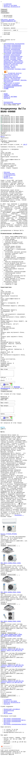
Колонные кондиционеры (12, 49)
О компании (8, 4)
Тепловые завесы (9, 67)
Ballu (3, 136)
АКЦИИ (6, 94)
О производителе (9, 175)
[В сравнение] (19, 633)
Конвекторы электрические (13, 63)
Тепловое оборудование (12, 55)
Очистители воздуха (11, 76)
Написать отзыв (5, 364)
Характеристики (9, 173)
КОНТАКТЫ (7, 98)
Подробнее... (19, 515)
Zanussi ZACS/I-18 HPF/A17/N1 (11, 682)
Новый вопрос (4, 398)
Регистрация (8, 17)
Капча (3, 380)
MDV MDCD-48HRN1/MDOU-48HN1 (11, 621)
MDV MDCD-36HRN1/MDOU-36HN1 (11, 592)
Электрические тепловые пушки (15, 69)
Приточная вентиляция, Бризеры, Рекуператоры (15, 80)
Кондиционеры (19, 44)
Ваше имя (4, 366)
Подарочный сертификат (12, 709)
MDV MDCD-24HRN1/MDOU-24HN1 (11, 563)
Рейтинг (3, 377)
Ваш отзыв (4, 369)
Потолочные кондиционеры (13, 51)
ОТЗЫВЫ (6, 88)
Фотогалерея (8, 713)
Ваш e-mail (4, 402)
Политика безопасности (12, 6)
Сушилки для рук (9, 66)
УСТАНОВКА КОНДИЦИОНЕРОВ (13, 86)
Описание (7, 172)
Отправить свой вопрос (6, 420)
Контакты (7, 704)
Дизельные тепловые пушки (13, 60)
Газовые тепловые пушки (12, 59)
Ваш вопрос (4, 406)
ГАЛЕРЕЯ (6, 95)
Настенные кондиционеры (12, 45)
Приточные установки (11, 84)
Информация (4, 697)
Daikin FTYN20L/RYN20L (9, 534)
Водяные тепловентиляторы (13, 56)
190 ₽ (25, 144)
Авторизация (8, 15)
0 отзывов (5, 142)
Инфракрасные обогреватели (13, 62)
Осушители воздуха (14, 73)
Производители (9, 710)
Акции (6, 712)
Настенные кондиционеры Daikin (15, 724)
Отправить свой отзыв (6, 391)
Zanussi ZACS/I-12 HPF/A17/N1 (11, 666)
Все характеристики (8, 164)
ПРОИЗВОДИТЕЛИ (9, 87)
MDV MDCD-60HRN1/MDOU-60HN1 (11, 636)
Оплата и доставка (10, 5)
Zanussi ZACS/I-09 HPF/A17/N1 (11, 650)
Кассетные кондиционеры (12, 46)
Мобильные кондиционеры (12, 48)
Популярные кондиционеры (13, 52)
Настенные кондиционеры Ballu (15, 720)
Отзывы (7, 176)
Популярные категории (8, 716)
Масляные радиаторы (11, 65)
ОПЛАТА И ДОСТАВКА (10, 96)
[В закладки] (17, 633)
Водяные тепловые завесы (13, 58)
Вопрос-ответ (8, 178)
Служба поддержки (7, 706)
